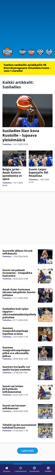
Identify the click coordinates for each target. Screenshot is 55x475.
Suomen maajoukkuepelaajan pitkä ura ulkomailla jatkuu (16, 352)
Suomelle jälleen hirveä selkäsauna (17, 252)
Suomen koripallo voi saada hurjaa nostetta (16, 368)
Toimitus (6, 144)
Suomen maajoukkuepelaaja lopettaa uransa (15, 330)
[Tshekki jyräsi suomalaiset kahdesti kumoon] (45, 431)
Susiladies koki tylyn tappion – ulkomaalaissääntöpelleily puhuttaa (19, 313)
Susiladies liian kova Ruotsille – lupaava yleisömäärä (20, 135)
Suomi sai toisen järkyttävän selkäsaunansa (12, 388)
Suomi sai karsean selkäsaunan (14, 407)
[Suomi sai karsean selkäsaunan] (45, 411)
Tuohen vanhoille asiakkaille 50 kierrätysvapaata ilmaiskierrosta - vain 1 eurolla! (27, 68)
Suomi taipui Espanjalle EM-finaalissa (39, 172)
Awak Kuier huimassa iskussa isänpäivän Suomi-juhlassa (19, 292)
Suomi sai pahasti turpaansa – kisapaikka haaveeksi (17, 272)
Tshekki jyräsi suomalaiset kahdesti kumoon (19, 426)
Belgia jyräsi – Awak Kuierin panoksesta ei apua (12, 174)
